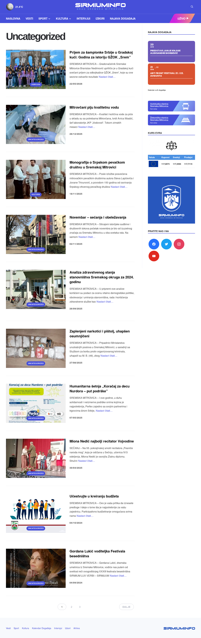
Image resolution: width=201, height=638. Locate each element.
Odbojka (35, 84)
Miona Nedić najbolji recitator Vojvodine (102, 441)
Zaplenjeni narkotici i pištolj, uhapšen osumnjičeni (100, 333)
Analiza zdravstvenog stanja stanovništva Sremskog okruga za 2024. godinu (102, 277)
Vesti (29, 18)
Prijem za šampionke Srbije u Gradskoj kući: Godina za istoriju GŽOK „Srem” (101, 55)
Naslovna (13, 18)
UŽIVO (181, 18)
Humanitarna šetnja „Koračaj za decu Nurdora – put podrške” (100, 388)
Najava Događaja (123, 18)
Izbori (100, 18)
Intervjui (83, 18)
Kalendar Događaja (41, 628)
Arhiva (76, 628)
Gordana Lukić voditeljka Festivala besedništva (97, 553)
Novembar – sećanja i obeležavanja (98, 217)
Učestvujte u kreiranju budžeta (94, 496)
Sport (42, 18)
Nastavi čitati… (107, 76)
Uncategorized (36, 139)
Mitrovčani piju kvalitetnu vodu (94, 107)
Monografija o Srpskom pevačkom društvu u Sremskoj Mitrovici (97, 165)
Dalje (126, 606)
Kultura (62, 18)
